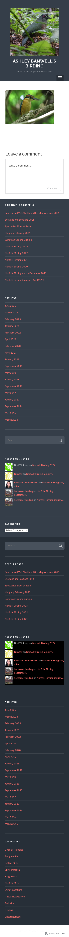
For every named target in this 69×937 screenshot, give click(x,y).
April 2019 (10, 352)
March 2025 (11, 312)
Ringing (9, 909)
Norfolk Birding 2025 (16, 246)
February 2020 (13, 345)
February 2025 (13, 319)
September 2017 (13, 386)
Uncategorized (13, 916)
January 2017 (12, 399)
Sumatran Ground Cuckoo (18, 239)
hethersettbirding (23, 491)
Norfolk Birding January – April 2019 (24, 279)
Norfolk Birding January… (39, 473)
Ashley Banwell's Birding (34, 63)
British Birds (11, 863)
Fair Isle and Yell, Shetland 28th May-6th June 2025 (32, 212)
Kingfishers (11, 876)
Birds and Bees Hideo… (26, 482)
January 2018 (12, 379)
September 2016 (13, 406)
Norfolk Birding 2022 (16, 253)
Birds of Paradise (14, 849)
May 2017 (10, 392)
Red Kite (9, 903)
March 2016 (11, 419)
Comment (52, 188)
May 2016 (10, 412)
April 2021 (10, 339)
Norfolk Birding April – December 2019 (26, 273)
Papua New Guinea (15, 896)
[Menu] (60, 78)
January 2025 (12, 325)
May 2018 (10, 372)
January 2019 (12, 359)
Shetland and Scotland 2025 (19, 219)
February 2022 (13, 332)
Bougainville (11, 856)
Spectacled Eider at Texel (18, 226)
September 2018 (13, 366)
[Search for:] (35, 440)
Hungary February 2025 (17, 233)
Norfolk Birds (12, 883)
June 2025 (10, 305)
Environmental (12, 869)
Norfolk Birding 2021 (16, 259)
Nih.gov (18, 473)
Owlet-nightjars (13, 889)
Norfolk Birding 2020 (16, 266)
